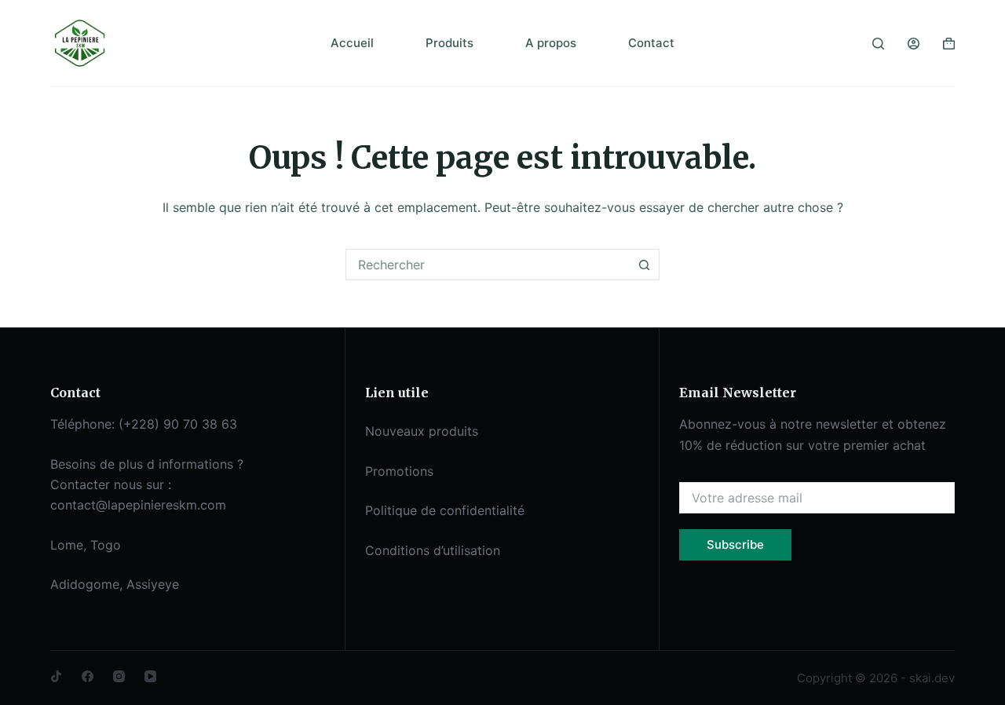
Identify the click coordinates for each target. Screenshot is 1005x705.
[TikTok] (56, 676)
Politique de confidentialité (444, 510)
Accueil (352, 42)
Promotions (399, 471)
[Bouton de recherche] (644, 264)
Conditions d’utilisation (432, 550)
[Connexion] (913, 43)
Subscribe (735, 544)
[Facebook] (87, 676)
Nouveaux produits (421, 431)
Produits (449, 42)
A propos (550, 42)
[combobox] (487, 264)
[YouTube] (150, 676)
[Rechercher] (878, 43)
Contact (651, 42)
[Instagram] (119, 676)
